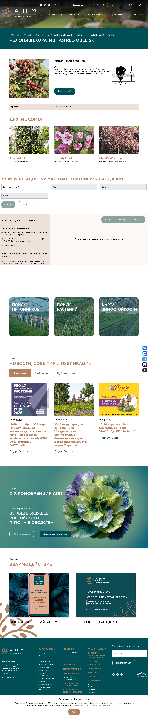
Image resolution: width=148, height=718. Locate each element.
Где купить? (64, 91)
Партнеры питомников (72, 656)
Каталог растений (34, 35)
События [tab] (41, 373)
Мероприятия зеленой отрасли (72, 691)
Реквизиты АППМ (45, 662)
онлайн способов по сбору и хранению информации (96, 705)
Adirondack (17, 158)
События (91, 693)
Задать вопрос (78, 5)
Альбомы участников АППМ (96, 686)
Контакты (42, 659)
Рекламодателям (45, 684)
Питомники (74, 15)
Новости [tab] (20, 373)
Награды (41, 681)
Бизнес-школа (71, 673)
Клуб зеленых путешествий (70, 684)
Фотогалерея (95, 681)
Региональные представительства (46, 688)
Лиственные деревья (60, 35)
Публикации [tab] (66, 373)
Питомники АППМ (70, 653)
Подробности (19, 451)
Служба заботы (95, 5)
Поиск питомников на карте (71, 660)
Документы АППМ (45, 665)
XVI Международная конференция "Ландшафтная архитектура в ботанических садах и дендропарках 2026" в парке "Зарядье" (70, 435)
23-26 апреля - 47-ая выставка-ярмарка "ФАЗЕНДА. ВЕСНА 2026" (117, 428)
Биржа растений (117, 15)
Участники (69, 665)
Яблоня (81, 35)
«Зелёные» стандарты (94, 663)
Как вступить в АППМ (46, 653)
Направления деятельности (44, 674)
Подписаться (123, 663)
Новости (92, 673)
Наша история (44, 667)
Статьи (91, 677)
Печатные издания (94, 15)
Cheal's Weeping (110, 158)
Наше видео (94, 668)
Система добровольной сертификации (96, 655)
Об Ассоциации (55, 15)
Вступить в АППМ (116, 5)
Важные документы (46, 678)
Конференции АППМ (96, 690)
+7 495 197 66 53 (7, 674)
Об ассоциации (47, 649)
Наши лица (42, 670)
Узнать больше (21, 534)
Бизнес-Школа (139, 15)
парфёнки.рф (10, 245)
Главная (14, 35)
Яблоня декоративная (102, 35)
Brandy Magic (63, 158)
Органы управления (46, 656)
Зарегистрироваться (55, 534)
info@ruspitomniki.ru (8, 677)
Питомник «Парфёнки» (15, 228)
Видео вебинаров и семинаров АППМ (71, 678)
